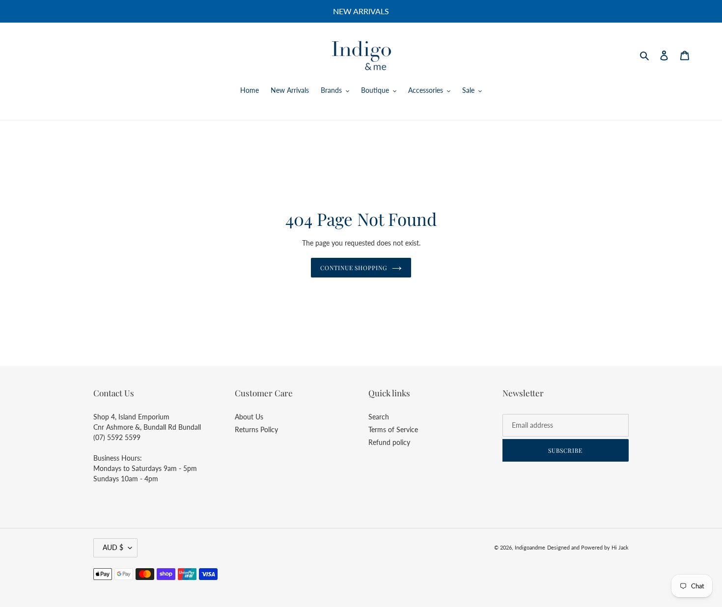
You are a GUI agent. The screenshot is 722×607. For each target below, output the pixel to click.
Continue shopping (353, 268)
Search (378, 417)
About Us (249, 417)
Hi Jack (620, 547)
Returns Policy (256, 429)
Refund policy (389, 442)
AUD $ (113, 547)
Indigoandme (530, 547)
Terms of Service (393, 429)
